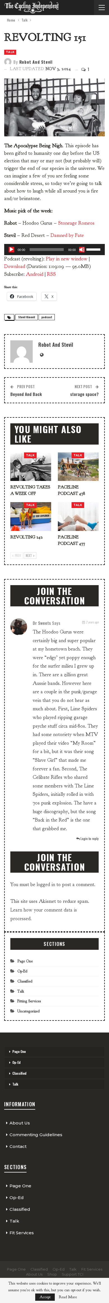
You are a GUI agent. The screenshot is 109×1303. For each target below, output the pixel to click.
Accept (45, 1297)
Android (34, 274)
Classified (24, 981)
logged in (46, 884)
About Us (20, 1123)
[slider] (94, 249)
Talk (10, 52)
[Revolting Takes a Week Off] (30, 466)
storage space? (84, 394)
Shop (52, 1274)
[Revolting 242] (30, 516)
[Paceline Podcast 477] (78, 516)
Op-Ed (22, 971)
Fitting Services (29, 1001)
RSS (51, 274)
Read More (68, 1297)
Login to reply (89, 838)
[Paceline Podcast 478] (78, 466)
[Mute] (82, 249)
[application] (54, 249)
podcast (46, 317)
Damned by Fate (67, 235)
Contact (18, 1146)
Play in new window (66, 259)
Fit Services (22, 1232)
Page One (25, 961)
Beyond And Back (26, 394)
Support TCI (72, 1274)
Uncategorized (28, 1011)
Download (14, 266)
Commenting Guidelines (36, 1134)
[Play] (11, 249)
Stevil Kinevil (26, 317)
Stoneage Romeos (76, 223)
